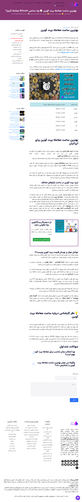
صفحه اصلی (67, 14)
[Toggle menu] (78, 498)
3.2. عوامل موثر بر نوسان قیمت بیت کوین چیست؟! (16, 56)
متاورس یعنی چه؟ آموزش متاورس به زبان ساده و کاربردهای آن (14, 90)
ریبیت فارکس (12, 439)
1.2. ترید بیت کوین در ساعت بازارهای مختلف (16, 44)
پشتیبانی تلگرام (12, 451)
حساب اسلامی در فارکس (47, 432)
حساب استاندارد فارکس (47, 437)
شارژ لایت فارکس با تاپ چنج (31, 430)
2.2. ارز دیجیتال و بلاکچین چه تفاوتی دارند (17, 50)
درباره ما (12, 443)
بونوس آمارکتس (31, 446)
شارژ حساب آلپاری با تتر (31, 427)
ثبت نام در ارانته (47, 460)
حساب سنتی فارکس (47, 442)
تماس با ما (12, 448)
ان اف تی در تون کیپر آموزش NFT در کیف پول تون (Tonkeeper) (14, 96)
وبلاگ (12, 441)
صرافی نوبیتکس (12, 434)
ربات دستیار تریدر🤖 (59, 5)
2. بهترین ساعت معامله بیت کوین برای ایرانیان (17, 40)
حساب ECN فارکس (47, 440)
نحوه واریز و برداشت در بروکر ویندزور (31, 435)
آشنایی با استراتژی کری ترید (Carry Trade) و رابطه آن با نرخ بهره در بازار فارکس (14, 119)
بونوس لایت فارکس (31, 443)
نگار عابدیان (66, 27)
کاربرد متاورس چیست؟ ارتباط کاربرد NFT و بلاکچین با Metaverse (14, 78)
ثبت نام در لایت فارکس (47, 450)
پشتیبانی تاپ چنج (31, 448)
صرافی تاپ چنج (31, 425)
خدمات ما (12, 446)
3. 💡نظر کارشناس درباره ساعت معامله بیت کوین (17, 62)
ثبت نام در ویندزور (47, 456)
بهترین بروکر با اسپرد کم (47, 428)
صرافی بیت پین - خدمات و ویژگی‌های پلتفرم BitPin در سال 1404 (14, 113)
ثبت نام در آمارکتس (47, 453)
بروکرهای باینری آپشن (47, 445)
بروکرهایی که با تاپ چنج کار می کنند (12, 431)
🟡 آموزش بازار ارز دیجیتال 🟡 (55, 14)
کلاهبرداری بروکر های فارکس (12, 427)
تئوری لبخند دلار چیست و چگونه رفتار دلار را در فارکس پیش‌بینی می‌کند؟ (14, 125)
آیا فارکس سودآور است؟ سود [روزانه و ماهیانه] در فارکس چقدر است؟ (14, 138)
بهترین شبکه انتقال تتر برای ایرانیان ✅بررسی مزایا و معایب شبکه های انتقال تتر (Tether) (14, 84)
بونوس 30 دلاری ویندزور (31, 439)
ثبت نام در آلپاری (47, 447)
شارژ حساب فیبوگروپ (31, 441)
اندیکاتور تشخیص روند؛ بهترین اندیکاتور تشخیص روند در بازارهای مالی (14, 132)
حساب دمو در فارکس (12, 425)
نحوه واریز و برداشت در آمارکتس (31, 432)
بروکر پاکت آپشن (47, 458)
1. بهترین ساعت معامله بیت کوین (17, 35)
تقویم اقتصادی (12, 436)
